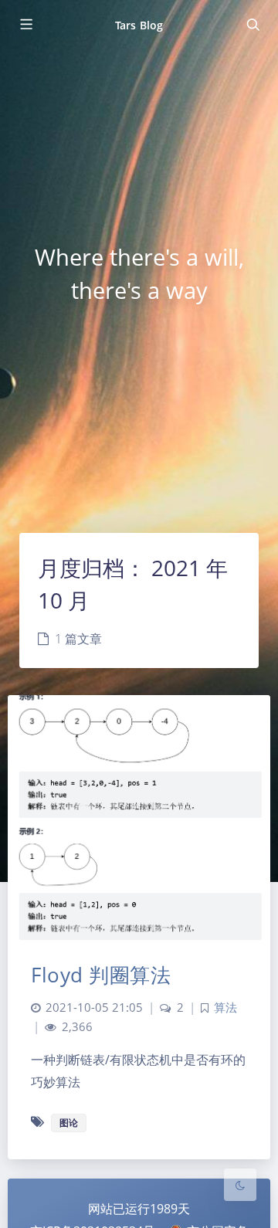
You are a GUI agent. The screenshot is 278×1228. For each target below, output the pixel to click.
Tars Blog (138, 25)
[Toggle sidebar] (25, 24)
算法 (225, 1007)
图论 (68, 1122)
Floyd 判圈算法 (101, 975)
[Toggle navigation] (252, 24)
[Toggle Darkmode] (240, 1185)
